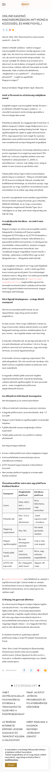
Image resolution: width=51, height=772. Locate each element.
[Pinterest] (10, 30)
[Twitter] (6, 30)
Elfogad (11, 765)
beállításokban (11, 760)
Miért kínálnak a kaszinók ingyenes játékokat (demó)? (37, 729)
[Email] (13, 30)
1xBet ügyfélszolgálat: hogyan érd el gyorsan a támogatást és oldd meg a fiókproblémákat (13, 703)
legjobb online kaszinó (13, 579)
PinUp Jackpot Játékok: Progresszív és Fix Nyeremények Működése (36, 699)
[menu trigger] (5, 4)
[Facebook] (3, 30)
